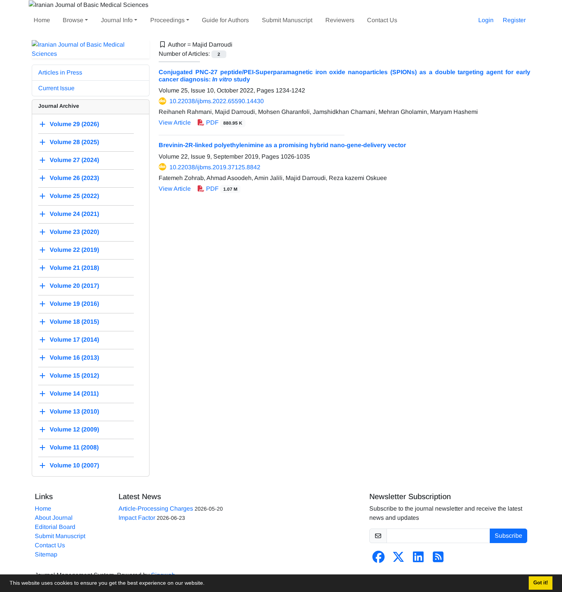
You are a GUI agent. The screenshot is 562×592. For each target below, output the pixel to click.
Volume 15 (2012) (74, 375)
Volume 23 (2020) (74, 232)
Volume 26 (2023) (74, 178)
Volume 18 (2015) (74, 321)
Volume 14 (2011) (74, 393)
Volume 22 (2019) (74, 250)
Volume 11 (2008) (74, 447)
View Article (175, 122)
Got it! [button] (540, 583)
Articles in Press (60, 72)
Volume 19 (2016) (74, 303)
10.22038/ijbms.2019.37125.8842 (214, 167)
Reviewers (339, 20)
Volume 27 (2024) (74, 160)
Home (42, 20)
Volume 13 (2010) (74, 411)
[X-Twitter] (398, 559)
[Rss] (438, 559)
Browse (73, 20)
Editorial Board (55, 527)
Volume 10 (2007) (74, 465)
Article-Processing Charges (156, 508)
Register (514, 20)
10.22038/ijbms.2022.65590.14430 (216, 101)
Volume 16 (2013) (74, 357)
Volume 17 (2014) (74, 339)
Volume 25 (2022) (74, 196)
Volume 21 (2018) (74, 267)
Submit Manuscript (287, 20)
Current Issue (56, 88)
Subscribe (508, 535)
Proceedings (167, 20)
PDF (223, 122)
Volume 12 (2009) (74, 429)
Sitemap (46, 554)
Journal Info (117, 20)
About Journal (54, 517)
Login (486, 20)
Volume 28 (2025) (74, 142)
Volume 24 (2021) (74, 214)
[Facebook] (378, 559)
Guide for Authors (225, 20)
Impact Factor (137, 517)
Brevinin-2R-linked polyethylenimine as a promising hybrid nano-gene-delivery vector (282, 145)
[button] (207, 584)
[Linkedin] (418, 559)
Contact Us (382, 20)
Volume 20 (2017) (74, 285)
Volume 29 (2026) (74, 124)
